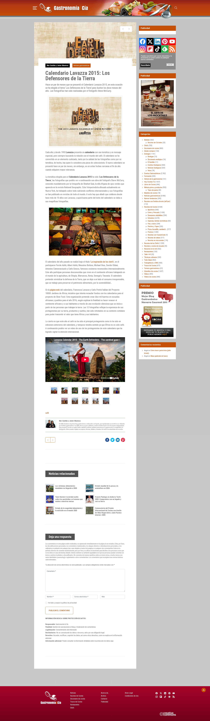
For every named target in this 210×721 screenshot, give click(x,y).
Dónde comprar (149, 151)
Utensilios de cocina (151, 271)
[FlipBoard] (161, 696)
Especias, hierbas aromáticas (157, 221)
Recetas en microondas (156, 240)
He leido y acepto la (62, 603)
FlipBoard (150, 49)
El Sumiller (151, 162)
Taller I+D (147, 254)
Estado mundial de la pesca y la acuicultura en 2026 (106, 487)
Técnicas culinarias (150, 257)
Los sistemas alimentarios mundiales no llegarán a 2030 (66, 487)
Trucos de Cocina (150, 265)
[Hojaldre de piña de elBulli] (123, 29)
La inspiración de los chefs (102, 261)
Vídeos (146, 274)
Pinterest (164, 41)
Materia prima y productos (153, 187)
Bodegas (151, 157)
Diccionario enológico (155, 159)
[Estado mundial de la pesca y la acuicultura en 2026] (90, 488)
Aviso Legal (129, 693)
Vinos (149, 171)
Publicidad (104, 702)
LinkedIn (157, 41)
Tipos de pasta (153, 190)
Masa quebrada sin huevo (159, 356)
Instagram (142, 49)
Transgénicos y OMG (151, 263)
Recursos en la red (150, 249)
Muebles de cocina (150, 193)
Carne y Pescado (153, 212)
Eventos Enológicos (154, 165)
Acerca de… (105, 693)
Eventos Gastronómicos (152, 173)
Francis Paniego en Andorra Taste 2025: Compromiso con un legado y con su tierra (108, 499)
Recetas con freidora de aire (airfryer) (157, 201)
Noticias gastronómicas (81, 65)
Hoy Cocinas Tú (149, 182)
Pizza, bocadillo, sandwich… (157, 229)
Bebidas (147, 140)
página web (55, 290)
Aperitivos (151, 210)
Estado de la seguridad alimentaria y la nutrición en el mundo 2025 (68, 509)
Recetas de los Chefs (151, 243)
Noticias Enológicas (154, 168)
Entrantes (151, 218)
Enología (147, 154)
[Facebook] (156, 693)
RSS (172, 49)
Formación (147, 176)
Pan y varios (152, 224)
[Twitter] (161, 693)
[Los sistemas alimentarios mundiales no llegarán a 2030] (50, 488)
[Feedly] (169, 696)
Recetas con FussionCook (156, 235)
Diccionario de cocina (151, 148)
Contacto (104, 699)
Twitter (150, 41)
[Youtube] (174, 693)
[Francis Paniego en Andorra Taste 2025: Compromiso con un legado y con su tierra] (90, 499)
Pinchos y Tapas (153, 226)
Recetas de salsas (154, 238)
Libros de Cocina (150, 184)
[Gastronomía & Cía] (64, 7)
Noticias (73, 693)
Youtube (172, 41)
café (47, 413)
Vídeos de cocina (150, 277)
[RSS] (174, 696)
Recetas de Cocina (150, 207)
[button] (35, 7)
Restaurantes (148, 252)
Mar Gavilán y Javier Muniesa (57, 65)
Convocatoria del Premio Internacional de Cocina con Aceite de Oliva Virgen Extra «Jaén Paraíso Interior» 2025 (108, 511)
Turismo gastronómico (151, 268)
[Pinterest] (169, 693)
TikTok (157, 49)
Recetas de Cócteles (155, 143)
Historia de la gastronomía (153, 179)
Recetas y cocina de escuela (154, 246)
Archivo (103, 696)
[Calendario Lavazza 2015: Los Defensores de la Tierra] (54, 390)
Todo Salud (148, 260)
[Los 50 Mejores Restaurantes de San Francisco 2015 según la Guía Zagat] (129, 29)
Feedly (164, 49)
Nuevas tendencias (150, 198)
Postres (150, 232)
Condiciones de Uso (131, 696)
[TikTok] (165, 696)
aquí (112, 641)
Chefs (146, 145)
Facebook (142, 41)
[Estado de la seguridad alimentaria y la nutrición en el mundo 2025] (50, 510)
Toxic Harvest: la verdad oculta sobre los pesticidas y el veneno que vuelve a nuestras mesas (69, 499)
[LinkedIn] (165, 693)
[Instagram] (156, 696)
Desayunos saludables (155, 215)
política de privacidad (69, 603)
